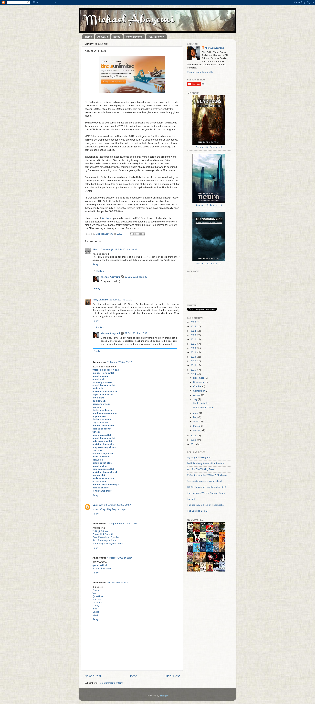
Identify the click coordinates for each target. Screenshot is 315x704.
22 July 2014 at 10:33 (136, 277)
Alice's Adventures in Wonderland (204, 481)
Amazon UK (216, 147)
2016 (194, 365)
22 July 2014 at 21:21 (120, 299)
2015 (194, 370)
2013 (194, 435)
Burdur (96, 590)
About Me (102, 36)
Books (116, 36)
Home (88, 36)
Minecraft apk (100, 509)
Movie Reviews (134, 36)
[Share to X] (137, 234)
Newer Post (92, 676)
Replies (100, 271)
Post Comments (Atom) (111, 683)
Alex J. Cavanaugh (103, 249)
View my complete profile (200, 72)
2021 (194, 344)
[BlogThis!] (134, 234)
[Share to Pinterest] (143, 234)
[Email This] (131, 234)
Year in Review (156, 36)
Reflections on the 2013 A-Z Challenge (207, 475)
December (199, 378)
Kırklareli (97, 602)
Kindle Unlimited (201, 403)
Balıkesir (97, 599)
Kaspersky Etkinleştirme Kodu (108, 543)
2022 (194, 339)
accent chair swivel (102, 568)
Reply (95, 264)
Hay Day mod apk (116, 509)
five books (107, 218)
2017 (194, 361)
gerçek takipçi (100, 565)
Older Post (172, 676)
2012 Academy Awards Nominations (205, 463)
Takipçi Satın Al (100, 531)
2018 (194, 357)
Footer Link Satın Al (103, 534)
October (197, 386)
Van (94, 593)
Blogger (164, 695)
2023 (194, 335)
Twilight (191, 499)
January (197, 430)
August (197, 395)
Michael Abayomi (110, 277)
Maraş (96, 605)
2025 (194, 326)
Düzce (96, 612)
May (195, 417)
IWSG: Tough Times (203, 407)
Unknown (98, 505)
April (196, 421)
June (196, 413)
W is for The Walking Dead (201, 469)
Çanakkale (98, 596)
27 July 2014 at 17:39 (136, 333)
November (199, 382)
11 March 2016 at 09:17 (119, 362)
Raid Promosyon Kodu (104, 540)
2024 (194, 331)
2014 (194, 374)
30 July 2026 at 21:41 (118, 582)
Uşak (95, 615)
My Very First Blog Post (199, 457)
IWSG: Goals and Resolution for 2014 (206, 487)
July (195, 399)
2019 (194, 352)
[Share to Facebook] (140, 234)
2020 (194, 348)
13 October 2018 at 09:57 (117, 505)
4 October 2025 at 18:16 (120, 558)
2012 (194, 440)
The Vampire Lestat (197, 511)
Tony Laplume (100, 299)
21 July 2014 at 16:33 (126, 249)
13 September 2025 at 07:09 (122, 523)
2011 (193, 444)
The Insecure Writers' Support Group (206, 493)
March (196, 426)
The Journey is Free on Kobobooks (205, 505)
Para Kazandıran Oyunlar (106, 537)
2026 (194, 322)
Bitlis (95, 608)
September (199, 391)
